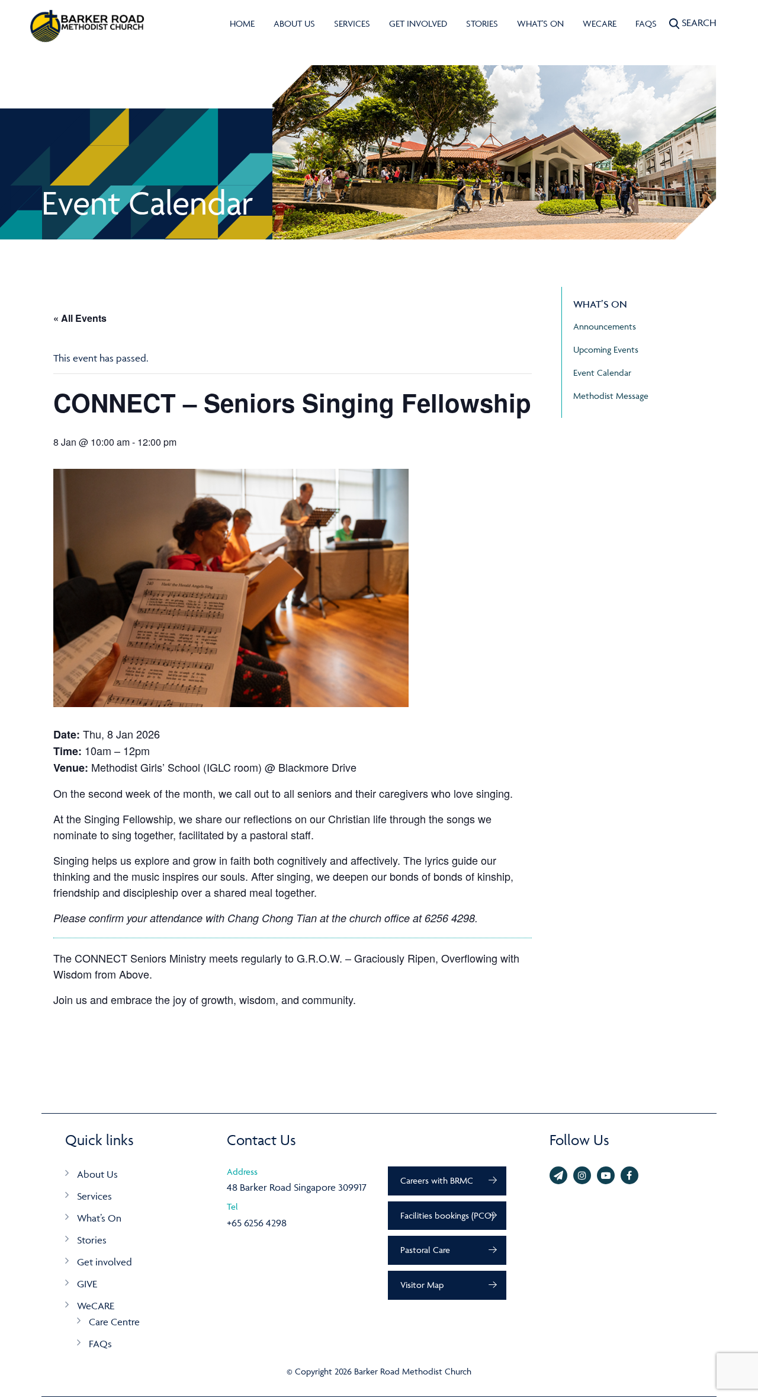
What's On (540, 23)
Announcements (604, 326)
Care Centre (114, 1322)
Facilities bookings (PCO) (447, 1215)
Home (242, 23)
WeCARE (599, 23)
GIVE (87, 1284)
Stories (482, 23)
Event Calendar (602, 372)
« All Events (80, 318)
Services (352, 23)
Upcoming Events (605, 349)
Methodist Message (610, 395)
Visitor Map (422, 1284)
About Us (294, 23)
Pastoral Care (425, 1249)
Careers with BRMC (436, 1180)
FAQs (646, 23)
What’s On (99, 1218)
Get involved (418, 23)
